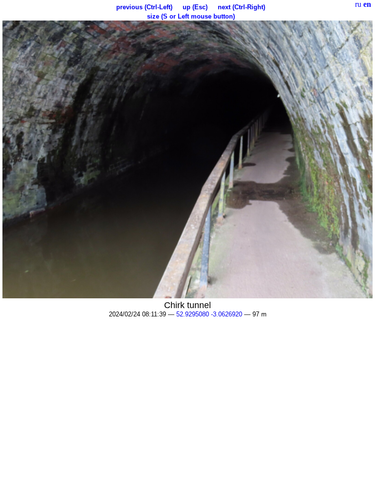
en (367, 4)
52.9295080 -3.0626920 (209, 314)
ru (358, 4)
